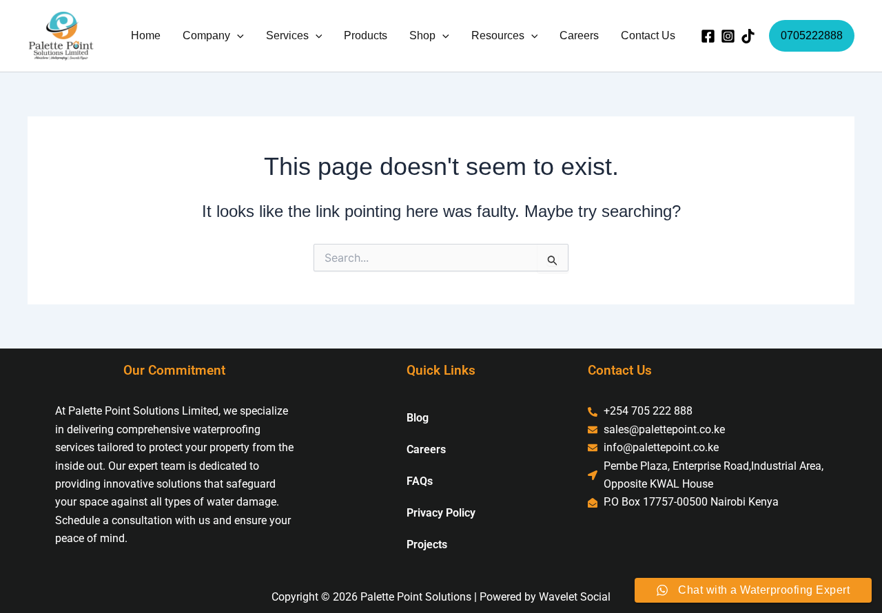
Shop (422, 35)
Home (146, 35)
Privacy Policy (441, 512)
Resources (497, 35)
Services (287, 35)
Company (206, 35)
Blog (418, 417)
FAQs (420, 481)
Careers (579, 35)
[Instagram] (728, 36)
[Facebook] (708, 36)
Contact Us (648, 35)
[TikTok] (748, 36)
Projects (427, 544)
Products (365, 35)
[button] (237, 35)
